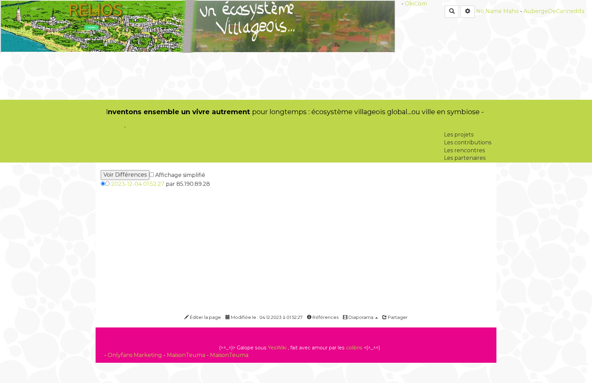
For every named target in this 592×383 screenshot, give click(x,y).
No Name (489, 11)
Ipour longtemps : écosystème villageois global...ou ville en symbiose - (295, 112)
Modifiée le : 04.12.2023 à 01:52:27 (266, 317)
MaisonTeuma (187, 355)
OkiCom (416, 3)
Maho (511, 11)
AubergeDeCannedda (553, 11)
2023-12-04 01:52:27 (137, 184)
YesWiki (277, 347)
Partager (397, 317)
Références (324, 317)
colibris (354, 347)
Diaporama (360, 317)
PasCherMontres (150, 126)
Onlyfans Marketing (135, 355)
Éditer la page (205, 317)
